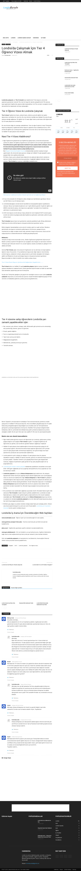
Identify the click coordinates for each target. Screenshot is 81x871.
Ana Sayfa (6, 37)
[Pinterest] (75, 1)
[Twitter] (78, 1)
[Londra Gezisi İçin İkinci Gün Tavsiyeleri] (9, 596)
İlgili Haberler (6, 587)
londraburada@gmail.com (32, 863)
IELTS (16, 545)
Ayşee (8, 736)
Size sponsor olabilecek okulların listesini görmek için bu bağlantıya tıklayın (24, 195)
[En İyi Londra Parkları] (59, 95)
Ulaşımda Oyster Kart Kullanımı (45, 828)
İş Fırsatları (15, 42)
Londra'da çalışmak (23, 545)
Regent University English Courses (15, 151)
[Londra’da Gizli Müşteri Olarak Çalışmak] (59, 51)
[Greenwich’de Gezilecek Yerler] (27, 596)
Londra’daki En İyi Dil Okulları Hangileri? (42, 564)
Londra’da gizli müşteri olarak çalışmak (14, 466)
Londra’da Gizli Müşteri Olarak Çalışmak (12, 564)
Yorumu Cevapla (10, 632)
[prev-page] (3, 608)
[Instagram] (73, 1)
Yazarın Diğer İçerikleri (16, 587)
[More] (18, 58)
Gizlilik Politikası (37, 1)
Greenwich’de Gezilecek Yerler (26, 603)
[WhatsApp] (14, 58)
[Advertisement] (50, 8)
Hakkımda (26, 1)
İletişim (30, 1)
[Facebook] (70, 1)
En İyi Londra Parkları (69, 92)
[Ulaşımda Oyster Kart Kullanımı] (33, 830)
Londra (13, 37)
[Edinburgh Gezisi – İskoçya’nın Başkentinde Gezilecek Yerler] (33, 837)
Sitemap (74, 869)
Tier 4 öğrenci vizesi (33, 545)
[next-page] (5, 608)
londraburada (8, 55)
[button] (77, 38)
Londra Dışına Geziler (24, 37)
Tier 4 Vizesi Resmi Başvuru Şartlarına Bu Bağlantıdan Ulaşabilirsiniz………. (22, 262)
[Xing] (14, 580)
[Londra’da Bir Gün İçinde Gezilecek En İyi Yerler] (44, 596)
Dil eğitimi (11, 545)
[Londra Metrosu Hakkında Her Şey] (33, 822)
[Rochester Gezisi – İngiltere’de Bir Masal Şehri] (59, 72)
